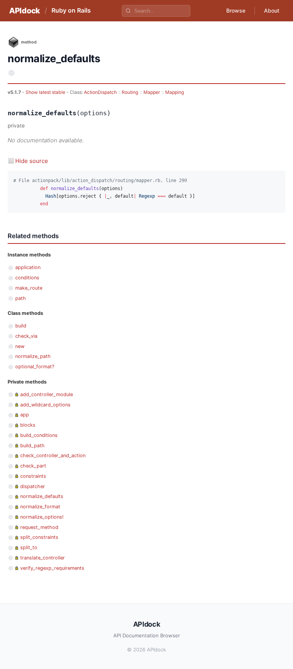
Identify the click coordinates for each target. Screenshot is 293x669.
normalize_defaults (41, 496)
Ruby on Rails (71, 10)
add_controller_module (46, 394)
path (20, 298)
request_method (39, 527)
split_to (28, 547)
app (24, 415)
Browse (235, 10)
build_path (32, 445)
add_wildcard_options (45, 405)
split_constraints (39, 537)
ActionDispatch (100, 92)
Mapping (174, 92)
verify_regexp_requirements (52, 568)
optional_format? (34, 366)
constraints (33, 476)
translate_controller (42, 558)
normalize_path (33, 356)
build (20, 326)
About (271, 10)
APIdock (24, 10)
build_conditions (39, 435)
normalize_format (40, 506)
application (27, 267)
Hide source (31, 160)
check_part (33, 466)
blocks (27, 425)
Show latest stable (46, 92)
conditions (27, 277)
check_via (26, 336)
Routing (130, 92)
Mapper (151, 92)
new (19, 346)
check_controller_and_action (52, 455)
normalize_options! (42, 517)
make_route (28, 288)
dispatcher (32, 486)
